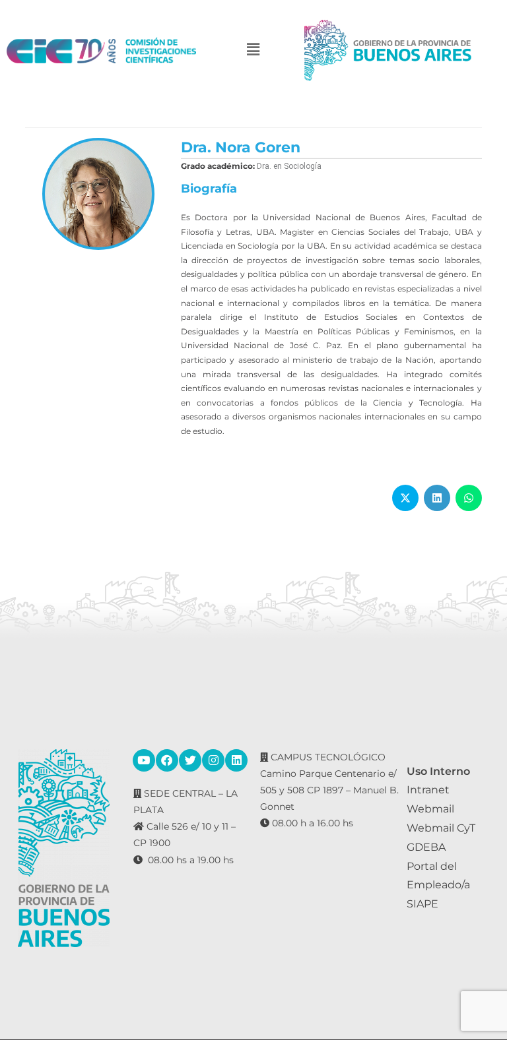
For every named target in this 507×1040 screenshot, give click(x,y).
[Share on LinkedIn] (437, 498)
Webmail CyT (441, 828)
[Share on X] (405, 498)
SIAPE (422, 904)
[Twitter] (190, 760)
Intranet (428, 789)
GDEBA (426, 847)
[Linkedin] (236, 760)
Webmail (430, 809)
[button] (253, 50)
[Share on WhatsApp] (469, 498)
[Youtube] (144, 760)
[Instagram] (213, 760)
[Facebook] (167, 760)
